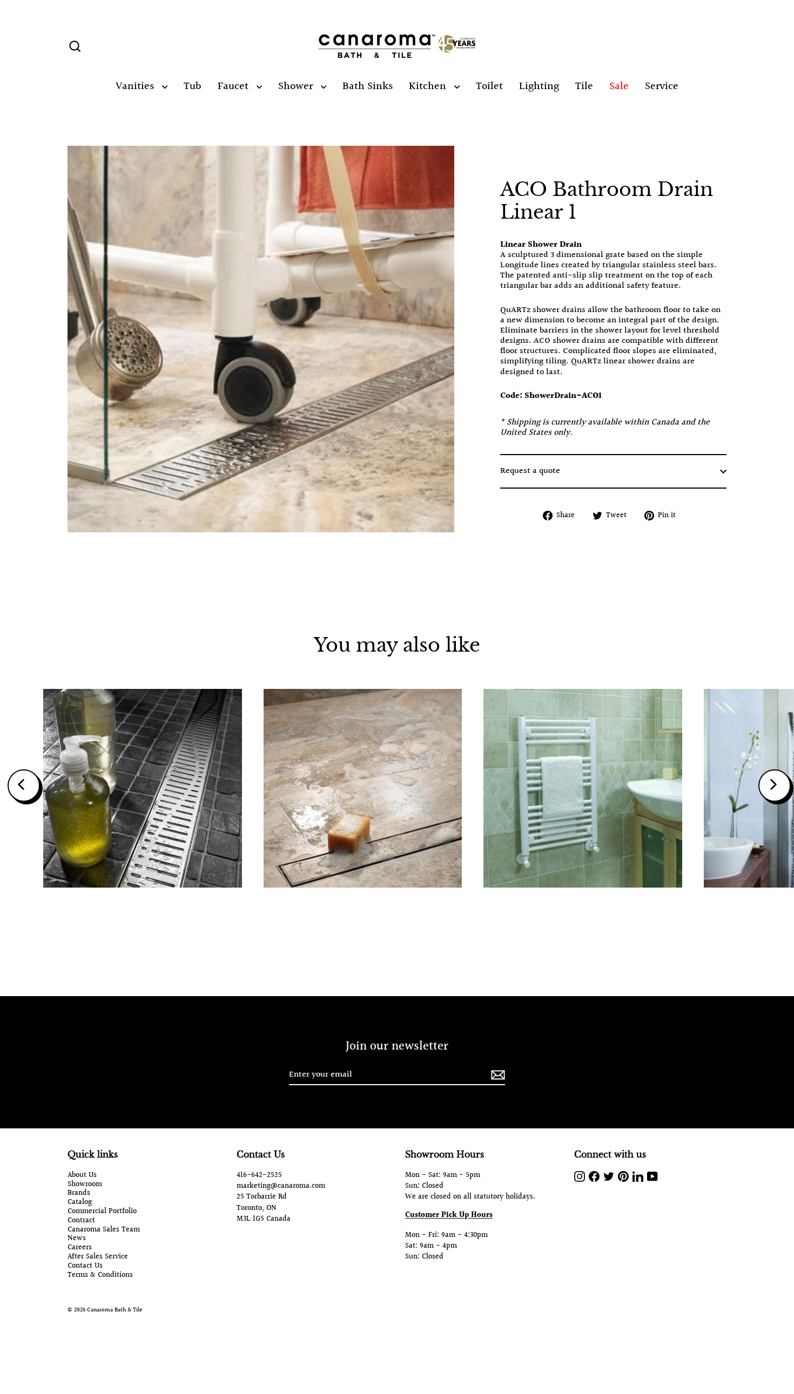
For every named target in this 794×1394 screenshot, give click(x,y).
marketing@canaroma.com (281, 1186)
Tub (192, 86)
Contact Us (85, 1266)
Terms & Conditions (100, 1275)
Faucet (234, 86)
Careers (80, 1248)
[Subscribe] (496, 1075)
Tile (584, 86)
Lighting (539, 86)
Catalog (80, 1202)
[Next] (774, 785)
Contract (81, 1221)
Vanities (136, 86)
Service (661, 86)
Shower (296, 86)
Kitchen (429, 86)
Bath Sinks (367, 86)
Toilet (489, 86)
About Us (82, 1175)
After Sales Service (98, 1257)
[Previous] (24, 785)
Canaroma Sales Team (104, 1230)
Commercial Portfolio (102, 1211)
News (77, 1238)
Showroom (85, 1184)
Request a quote (530, 471)
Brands (79, 1193)
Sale (619, 86)
